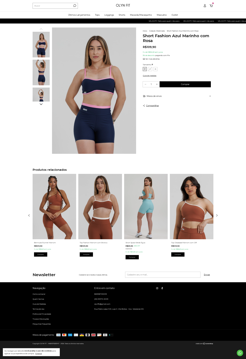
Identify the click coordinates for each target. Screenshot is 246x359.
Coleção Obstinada (157, 31)
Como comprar (39, 294)
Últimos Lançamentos (79, 15)
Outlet (175, 15)
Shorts (122, 15)
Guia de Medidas (39, 304)
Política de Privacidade (42, 314)
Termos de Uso (38, 309)
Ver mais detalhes (152, 59)
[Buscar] (74, 6)
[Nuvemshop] (204, 344)
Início (145, 31)
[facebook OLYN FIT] (162, 288)
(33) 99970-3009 (101, 299)
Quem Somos (38, 299)
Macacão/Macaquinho (141, 15)
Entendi (38, 353)
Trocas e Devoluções (41, 319)
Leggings (109, 15)
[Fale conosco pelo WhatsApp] (240, 353)
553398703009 (100, 294)
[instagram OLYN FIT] (157, 288)
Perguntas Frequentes (42, 324)
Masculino (162, 15)
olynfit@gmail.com (102, 304)
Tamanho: (148, 65)
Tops (97, 15)
